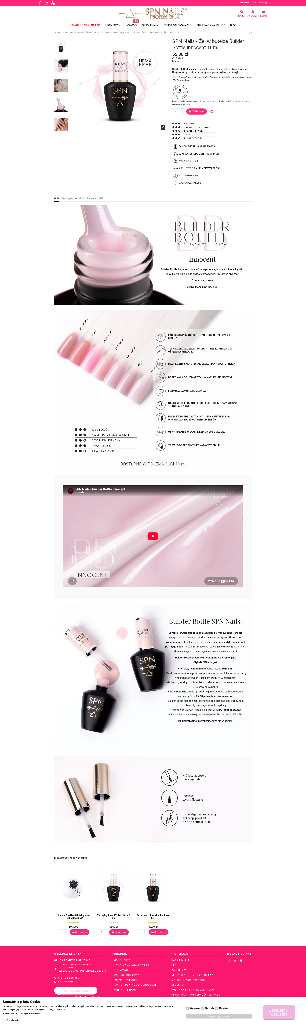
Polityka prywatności (30, 1014)
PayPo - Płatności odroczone (135, 985)
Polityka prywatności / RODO (192, 990)
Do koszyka (198, 111)
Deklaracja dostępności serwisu (195, 994)
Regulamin (178, 985)
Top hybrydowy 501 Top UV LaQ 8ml (113, 916)
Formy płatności (126, 980)
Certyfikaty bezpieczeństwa (192, 975)
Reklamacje (122, 970)
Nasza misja (180, 960)
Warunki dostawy (126, 975)
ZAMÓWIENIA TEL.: (197, 146)
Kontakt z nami (125, 990)
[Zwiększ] (183, 110)
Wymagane (195, 1008)
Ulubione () (263, 3)
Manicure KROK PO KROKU (189, 980)
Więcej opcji (12, 1020)
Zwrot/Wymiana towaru (131, 965)
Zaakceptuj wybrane (219, 1016)
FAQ (174, 965)
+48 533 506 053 (68, 978)
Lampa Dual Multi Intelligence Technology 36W (74, 916)
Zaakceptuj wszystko (279, 1012)
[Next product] (251, 32)
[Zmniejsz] (183, 113)
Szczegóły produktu (73, 198)
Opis (56, 198)
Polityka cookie (10, 1014)
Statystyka (209, 1008)
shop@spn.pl (67, 981)
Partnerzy (179, 970)
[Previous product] (249, 32)
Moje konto (122, 960)
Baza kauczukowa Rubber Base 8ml (153, 916)
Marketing (223, 1008)
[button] (150, 25)
